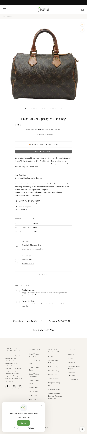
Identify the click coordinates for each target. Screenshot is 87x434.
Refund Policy (53, 367)
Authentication (53, 379)
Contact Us (71, 362)
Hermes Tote (33, 391)
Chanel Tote (33, 387)
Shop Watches (53, 375)
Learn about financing (43, 134)
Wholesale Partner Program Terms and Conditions (55, 396)
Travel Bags (33, 399)
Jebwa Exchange (54, 389)
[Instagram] (14, 387)
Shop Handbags (53, 371)
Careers (70, 358)
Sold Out (43, 274)
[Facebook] (7, 387)
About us (71, 354)
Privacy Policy (73, 379)
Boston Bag (33, 395)
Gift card (51, 356)
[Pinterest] (20, 387)
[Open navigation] (4, 9)
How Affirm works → (28, 263)
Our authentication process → (37, 295)
